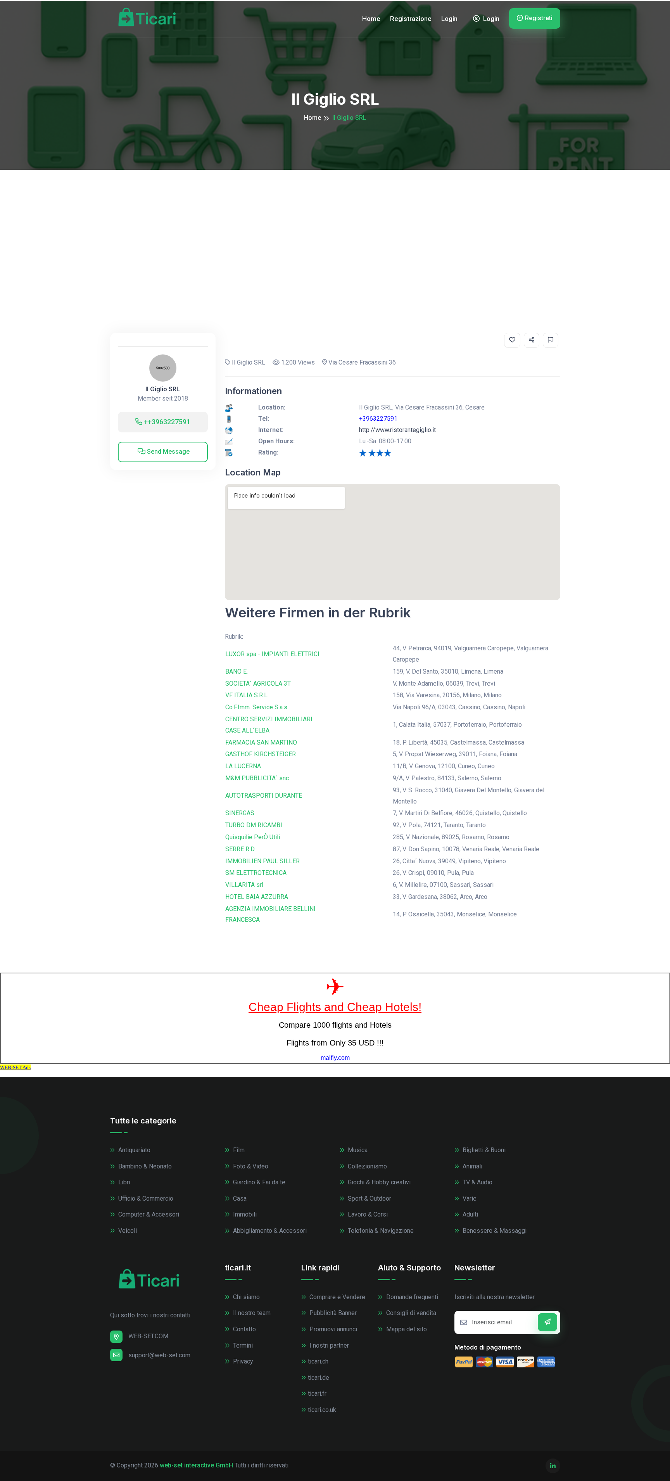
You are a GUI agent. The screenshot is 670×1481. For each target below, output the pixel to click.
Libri (123, 1182)
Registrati (539, 18)
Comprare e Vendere (336, 1297)
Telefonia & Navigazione (380, 1230)
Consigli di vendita (410, 1313)
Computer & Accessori (148, 1214)
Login (449, 18)
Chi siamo (245, 1297)
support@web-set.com (159, 1355)
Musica (357, 1150)
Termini (242, 1345)
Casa (239, 1198)
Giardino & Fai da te (258, 1182)
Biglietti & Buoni (483, 1150)
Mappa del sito (406, 1329)
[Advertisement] (335, 228)
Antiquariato (133, 1150)
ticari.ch (318, 1361)
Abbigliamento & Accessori (269, 1230)
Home (371, 18)
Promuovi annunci (332, 1329)
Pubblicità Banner (332, 1313)
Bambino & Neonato (144, 1166)
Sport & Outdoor (368, 1198)
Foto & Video (249, 1166)
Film (238, 1150)
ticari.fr (317, 1393)
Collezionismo (366, 1166)
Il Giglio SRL (162, 389)
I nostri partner (328, 1345)
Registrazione (411, 18)
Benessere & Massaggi (494, 1230)
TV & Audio (476, 1182)
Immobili (244, 1214)
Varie (469, 1198)
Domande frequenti (411, 1297)
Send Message (167, 451)
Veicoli (127, 1230)
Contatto (243, 1329)
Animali (471, 1166)
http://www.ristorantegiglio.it (397, 430)
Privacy (242, 1361)
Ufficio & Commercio (145, 1198)
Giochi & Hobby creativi (378, 1182)
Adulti (469, 1214)
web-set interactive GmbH (196, 1465)
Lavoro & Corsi (367, 1214)
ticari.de (318, 1377)
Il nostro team (251, 1313)
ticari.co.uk (322, 1410)
